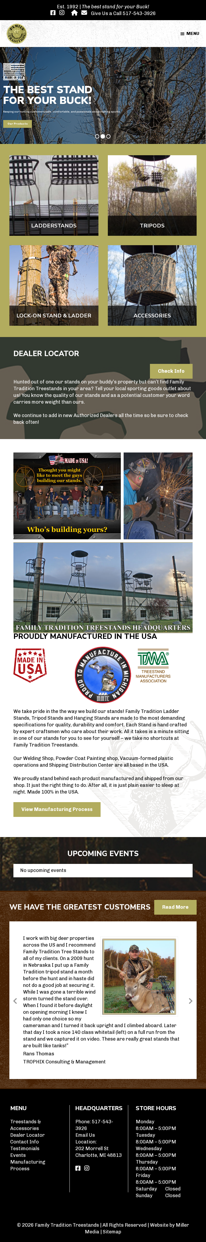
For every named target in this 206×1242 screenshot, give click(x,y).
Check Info (171, 371)
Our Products (18, 123)
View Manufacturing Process (57, 809)
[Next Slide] (190, 1000)
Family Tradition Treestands (67, 1225)
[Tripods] (152, 195)
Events (18, 1155)
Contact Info (24, 1142)
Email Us (85, 1135)
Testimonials (24, 1149)
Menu (192, 33)
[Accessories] (152, 285)
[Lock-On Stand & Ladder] (53, 285)
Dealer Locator (27, 1135)
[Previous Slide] (15, 1000)
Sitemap (112, 1232)
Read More (175, 907)
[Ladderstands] (53, 195)
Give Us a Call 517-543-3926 (123, 13)
